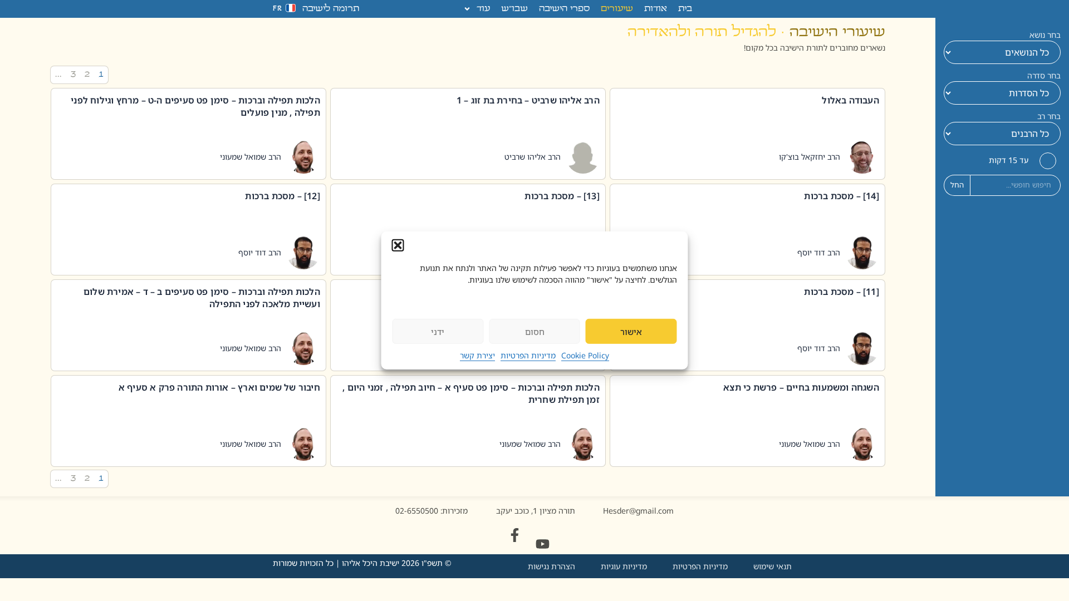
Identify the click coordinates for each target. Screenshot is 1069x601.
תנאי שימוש (772, 566)
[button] (398, 245)
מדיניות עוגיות (624, 566)
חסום (535, 331)
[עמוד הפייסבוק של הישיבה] (514, 535)
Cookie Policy (585, 355)
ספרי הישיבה (564, 9)
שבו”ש (514, 9)
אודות (655, 9)
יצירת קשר (477, 355)
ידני (437, 331)
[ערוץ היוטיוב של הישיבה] (542, 544)
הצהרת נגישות (551, 566)
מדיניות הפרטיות (528, 355)
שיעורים (617, 9)
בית (685, 9)
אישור (631, 331)
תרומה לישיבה (330, 9)
